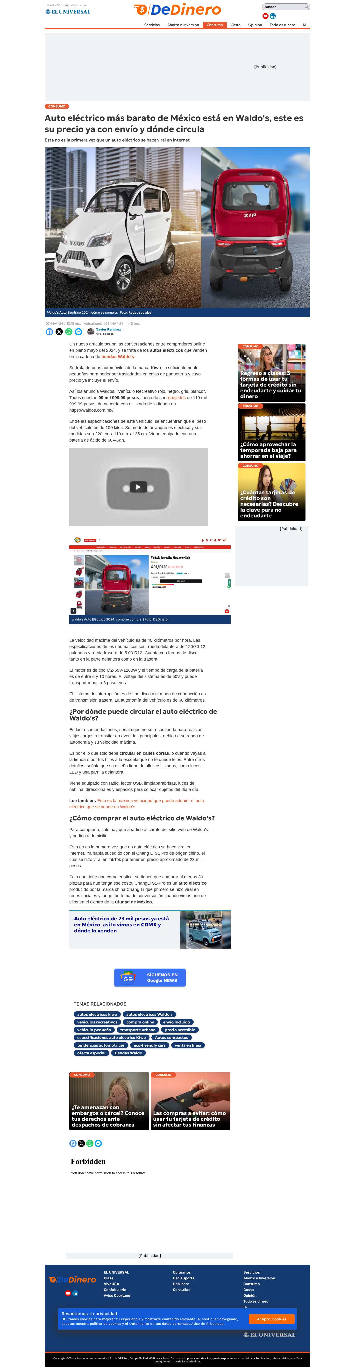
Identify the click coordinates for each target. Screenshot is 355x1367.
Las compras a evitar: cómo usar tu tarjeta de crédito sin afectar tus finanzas (189, 1119)
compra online (140, 1022)
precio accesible (180, 1029)
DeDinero (181, 1284)
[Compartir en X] (59, 331)
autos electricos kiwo (97, 1014)
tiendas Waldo (128, 1052)
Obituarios (182, 1272)
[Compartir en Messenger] (78, 331)
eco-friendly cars (150, 1045)
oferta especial (91, 1052)
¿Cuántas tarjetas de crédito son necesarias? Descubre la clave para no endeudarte (269, 504)
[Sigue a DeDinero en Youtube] (266, 16)
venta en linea (188, 1045)
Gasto (236, 24)
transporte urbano (138, 1029)
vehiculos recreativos (97, 1022)
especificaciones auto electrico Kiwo (111, 1037)
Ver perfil (105, 334)
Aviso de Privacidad (207, 1323)
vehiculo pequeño (94, 1029)
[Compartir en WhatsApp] (68, 331)
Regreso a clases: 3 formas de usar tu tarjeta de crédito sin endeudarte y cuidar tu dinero (270, 385)
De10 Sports (183, 1278)
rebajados (177, 397)
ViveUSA (111, 1284)
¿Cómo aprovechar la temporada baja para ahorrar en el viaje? (268, 450)
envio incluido (176, 1022)
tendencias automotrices (101, 1045)
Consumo (215, 24)
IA (304, 24)
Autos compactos (171, 1037)
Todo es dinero (282, 24)
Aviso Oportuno (117, 1295)
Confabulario (115, 1290)
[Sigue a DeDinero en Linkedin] (273, 16)
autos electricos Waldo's (149, 1014)
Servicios (152, 24)
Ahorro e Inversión (183, 24)
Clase (109, 1278)
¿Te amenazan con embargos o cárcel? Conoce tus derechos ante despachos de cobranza (108, 1116)
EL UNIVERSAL (116, 1272)
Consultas (181, 1290)
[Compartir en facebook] (49, 331)
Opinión (255, 24)
